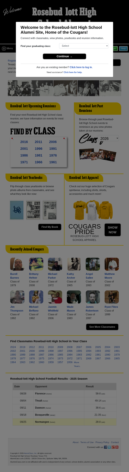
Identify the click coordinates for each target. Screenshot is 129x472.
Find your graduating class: (36, 46)
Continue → (65, 56)
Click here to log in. (81, 67)
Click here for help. (73, 72)
